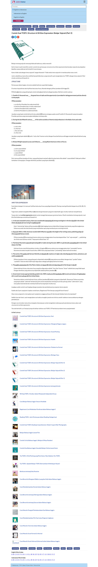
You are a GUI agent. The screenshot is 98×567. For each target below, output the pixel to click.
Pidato (39, 548)
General (76, 548)
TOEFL (35, 26)
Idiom (63, 548)
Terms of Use (37, 565)
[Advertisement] (49, 173)
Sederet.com (15, 565)
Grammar (24, 548)
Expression (60, 26)
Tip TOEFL (16, 29)
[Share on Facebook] (12, 38)
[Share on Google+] (18, 38)
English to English (19, 17)
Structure (76, 26)
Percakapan (47, 548)
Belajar (42, 26)
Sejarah (68, 26)
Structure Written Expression (22, 26)
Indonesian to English (20, 13)
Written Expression (42, 29)
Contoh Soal (50, 26)
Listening (15, 548)
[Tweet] (15, 38)
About (24, 565)
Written (31, 29)
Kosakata (32, 548)
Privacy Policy (29, 565)
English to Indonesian (20, 10)
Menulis (56, 548)
